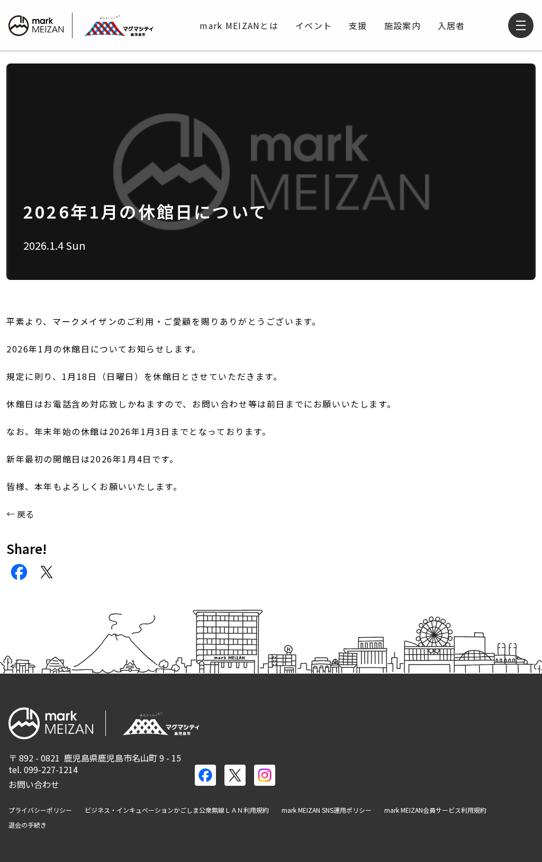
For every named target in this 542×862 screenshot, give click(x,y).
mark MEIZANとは (239, 25)
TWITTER (46, 572)
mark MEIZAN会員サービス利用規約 (435, 810)
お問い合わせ (33, 784)
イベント (313, 25)
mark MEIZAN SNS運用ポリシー (327, 810)
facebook (205, 775)
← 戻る (20, 513)
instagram (264, 775)
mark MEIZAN (36, 25)
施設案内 (402, 25)
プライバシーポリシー (40, 810)
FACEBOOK (19, 572)
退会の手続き (27, 825)
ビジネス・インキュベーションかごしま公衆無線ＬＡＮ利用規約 (177, 810)
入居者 (451, 25)
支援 (358, 25)
